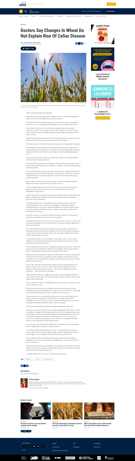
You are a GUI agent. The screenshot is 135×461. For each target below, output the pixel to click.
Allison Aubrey (37, 42)
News (26, 16)
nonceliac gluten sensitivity (40, 267)
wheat (37, 359)
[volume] (25, 11)
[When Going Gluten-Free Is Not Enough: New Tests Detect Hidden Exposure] (99, 411)
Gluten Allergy (47, 359)
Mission (54, 443)
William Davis (33, 124)
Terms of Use (97, 447)
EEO (74, 443)
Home (21, 16)
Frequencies (76, 447)
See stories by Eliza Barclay (29, 374)
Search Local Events (102, 118)
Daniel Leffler (67, 239)
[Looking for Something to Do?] (102, 96)
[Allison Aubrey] (24, 383)
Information (88, 16)
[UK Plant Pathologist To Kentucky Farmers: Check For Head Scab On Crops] (67, 411)
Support (60, 16)
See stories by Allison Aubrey (38, 388)
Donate (112, 4)
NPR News (23, 24)
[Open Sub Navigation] (29, 16)
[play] (21, 11)
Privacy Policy (55, 447)
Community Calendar (73, 16)
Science (86, 421)
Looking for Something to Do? (103, 112)
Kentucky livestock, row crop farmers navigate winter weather (33, 424)
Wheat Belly (34, 119)
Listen (33, 16)
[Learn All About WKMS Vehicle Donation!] (102, 59)
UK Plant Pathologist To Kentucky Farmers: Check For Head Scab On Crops (67, 424)
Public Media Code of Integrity (60, 450)
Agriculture (23, 421)
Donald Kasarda (60, 187)
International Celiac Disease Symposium (64, 221)
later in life (63, 316)
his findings (46, 223)
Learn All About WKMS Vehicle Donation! (103, 76)
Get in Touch (101, 16)
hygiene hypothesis (63, 293)
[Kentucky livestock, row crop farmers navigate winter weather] (36, 411)
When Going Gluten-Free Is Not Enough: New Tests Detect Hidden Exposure (98, 424)
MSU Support (97, 443)
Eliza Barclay (29, 42)
